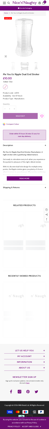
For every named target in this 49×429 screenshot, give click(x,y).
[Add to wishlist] (42, 115)
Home (6, 13)
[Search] (8, 3)
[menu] (4, 3)
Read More (24, 178)
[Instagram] (19, 391)
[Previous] (39, 57)
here (27, 383)
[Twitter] (36, 391)
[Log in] (39, 3)
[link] (13, 243)
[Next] (44, 57)
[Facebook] (11, 391)
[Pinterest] (28, 391)
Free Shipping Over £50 (26, 8)
